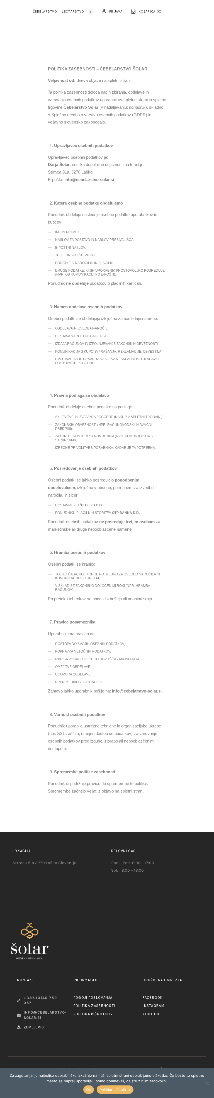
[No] (207, 1083)
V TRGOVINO (64, 1064)
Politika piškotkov (115, 1089)
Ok (88, 1089)
